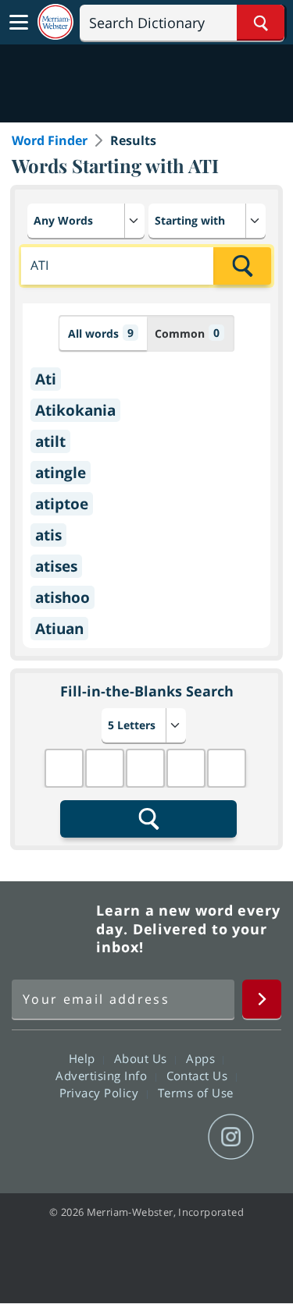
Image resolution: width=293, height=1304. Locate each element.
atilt (50, 441)
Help (84, 1058)
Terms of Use (196, 1092)
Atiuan (59, 628)
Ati (45, 379)
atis (48, 535)
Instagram (231, 1137)
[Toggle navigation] (19, 22)
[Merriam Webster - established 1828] (55, 22)
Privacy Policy (101, 1092)
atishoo (62, 597)
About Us (142, 1058)
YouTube (175, 1137)
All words (101, 333)
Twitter (118, 1137)
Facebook (62, 1137)
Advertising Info (103, 1075)
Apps (202, 1058)
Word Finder (50, 140)
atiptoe (61, 504)
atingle (60, 472)
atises (56, 566)
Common (187, 333)
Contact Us (199, 1075)
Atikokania (75, 410)
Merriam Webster (52, 929)
